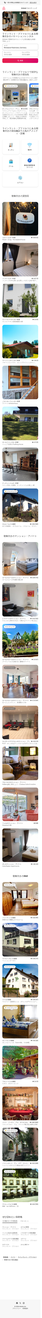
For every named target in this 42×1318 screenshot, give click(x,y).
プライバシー (17, 1308)
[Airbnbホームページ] (3, 8)
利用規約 (25, 1308)
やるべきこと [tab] (25, 1221)
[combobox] (20, 48)
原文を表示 (33, 2)
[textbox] (11, 54)
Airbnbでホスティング (29, 8)
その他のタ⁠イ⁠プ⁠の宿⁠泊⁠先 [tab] (9, 1221)
